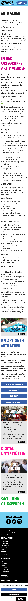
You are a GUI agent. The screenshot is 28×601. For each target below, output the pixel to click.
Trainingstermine (5, 573)
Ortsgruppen (4, 543)
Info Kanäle (4, 563)
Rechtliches (4, 553)
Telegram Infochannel (13, 384)
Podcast (3, 565)
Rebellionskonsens (5, 554)
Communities (4, 547)
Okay (14, 590)
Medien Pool (4, 575)
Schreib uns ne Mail (13, 402)
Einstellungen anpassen (15, 597)
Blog (2, 561)
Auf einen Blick (5, 541)
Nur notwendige (14, 594)
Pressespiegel (4, 577)
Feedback (20, 599)
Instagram (13, 390)
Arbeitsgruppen (5, 545)
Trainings (3, 551)
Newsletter (4, 567)
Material (3, 549)
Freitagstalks (4, 569)
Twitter (13, 396)
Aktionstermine (5, 571)
